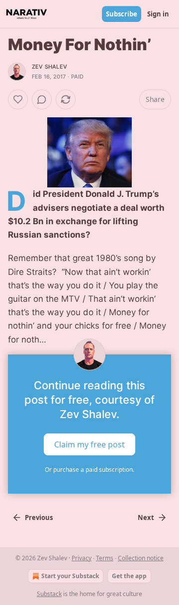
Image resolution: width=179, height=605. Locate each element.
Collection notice (141, 558)
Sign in (158, 13)
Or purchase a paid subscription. (89, 469)
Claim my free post (89, 443)
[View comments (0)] (42, 99)
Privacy (81, 558)
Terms (104, 558)
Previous (39, 517)
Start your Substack (70, 576)
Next (146, 517)
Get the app (129, 576)
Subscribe (121, 13)
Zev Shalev (49, 66)
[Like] (18, 99)
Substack (49, 594)
